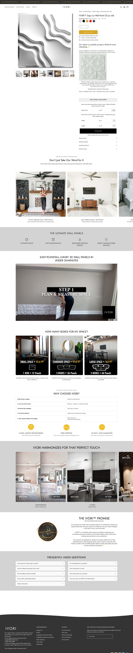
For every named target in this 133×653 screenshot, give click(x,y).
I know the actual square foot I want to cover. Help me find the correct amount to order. (98, 105)
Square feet (84, 110)
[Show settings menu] (99, 319)
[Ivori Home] (66, 7)
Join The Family (66, 630)
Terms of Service (66, 637)
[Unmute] (95, 319)
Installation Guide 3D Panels (44, 635)
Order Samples (40, 640)
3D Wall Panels (87, 11)
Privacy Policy (65, 640)
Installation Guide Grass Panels (45, 637)
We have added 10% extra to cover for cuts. (98, 135)
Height (83, 126)
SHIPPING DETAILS (84, 145)
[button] (9, 7)
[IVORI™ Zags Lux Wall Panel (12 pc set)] (19, 73)
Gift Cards (64, 632)
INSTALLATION (83, 149)
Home (80, 11)
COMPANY (64, 627)
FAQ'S (38, 632)
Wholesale (39, 644)
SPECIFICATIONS (83, 142)
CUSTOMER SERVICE (41, 627)
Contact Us (39, 630)
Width (83, 120)
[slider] (58, 319)
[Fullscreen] (103, 319)
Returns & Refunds (67, 635)
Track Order (39, 642)
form (14, 643)
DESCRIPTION (82, 138)
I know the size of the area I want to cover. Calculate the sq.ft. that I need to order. (98, 115)
